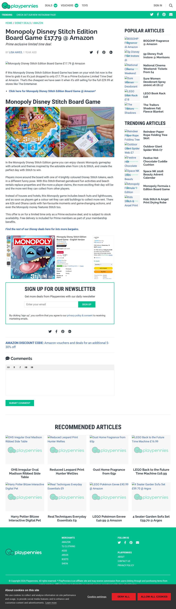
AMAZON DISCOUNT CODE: (25, 343)
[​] (60, 383)
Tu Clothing (68, 546)
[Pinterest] (103, 52)
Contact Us (124, 561)
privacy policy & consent (80, 315)
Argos (65, 555)
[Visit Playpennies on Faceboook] (158, 15)
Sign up (86, 304)
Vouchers (67, 5)
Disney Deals (23, 23)
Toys (85, 5)
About (121, 556)
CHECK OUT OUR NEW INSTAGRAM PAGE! (36, 14)
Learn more (51, 602)
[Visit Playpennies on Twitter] (151, 15)
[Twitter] (91, 52)
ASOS (64, 550)
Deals (48, 5)
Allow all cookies (154, 596)
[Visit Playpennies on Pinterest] (164, 15)
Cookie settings (97, 596)
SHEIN (65, 563)
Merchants (68, 537)
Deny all (124, 596)
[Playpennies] (20, 5)
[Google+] (110, 52)
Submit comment (19, 403)
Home (9, 23)
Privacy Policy (126, 565)
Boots (65, 559)
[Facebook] (97, 52)
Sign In (158, 5)
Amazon (38, 23)
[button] (8, 367)
